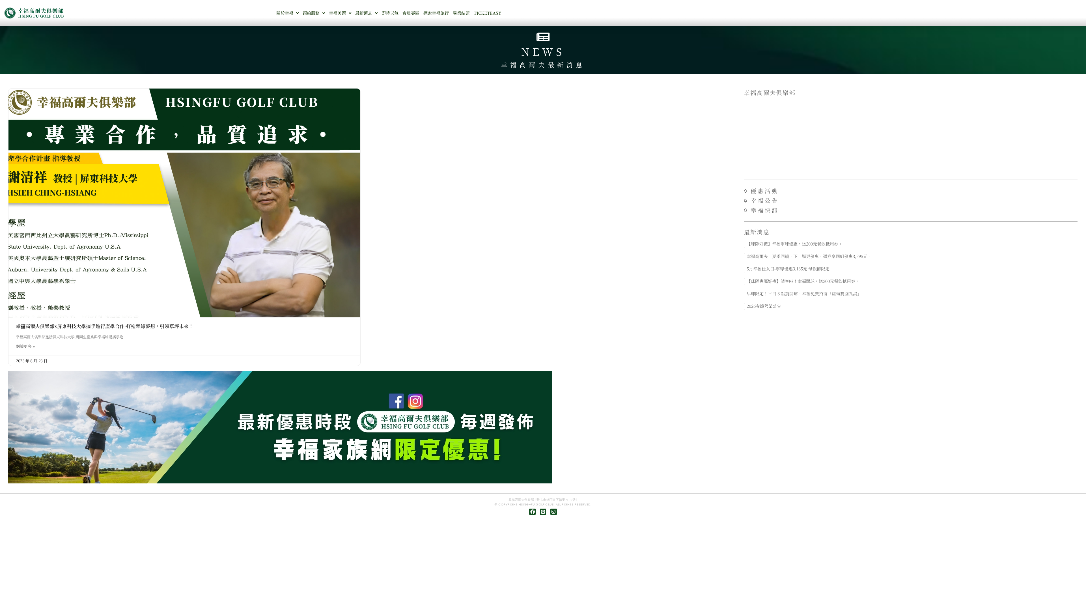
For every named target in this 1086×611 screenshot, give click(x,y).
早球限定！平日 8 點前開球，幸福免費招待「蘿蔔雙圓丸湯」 (804, 293)
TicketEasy (487, 13)
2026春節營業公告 (764, 306)
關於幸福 (284, 13)
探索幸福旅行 (436, 13)
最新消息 (363, 13)
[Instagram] (553, 512)
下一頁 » (919, 313)
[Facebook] (532, 512)
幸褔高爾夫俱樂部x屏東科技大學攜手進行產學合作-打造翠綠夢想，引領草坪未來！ (104, 326)
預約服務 (311, 13)
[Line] (543, 512)
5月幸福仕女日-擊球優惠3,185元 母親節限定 (788, 269)
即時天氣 (390, 13)
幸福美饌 (337, 13)
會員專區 (410, 13)
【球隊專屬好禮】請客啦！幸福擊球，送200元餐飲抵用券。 (803, 281)
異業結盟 (461, 13)
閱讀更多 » (25, 346)
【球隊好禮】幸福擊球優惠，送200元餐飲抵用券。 (794, 244)
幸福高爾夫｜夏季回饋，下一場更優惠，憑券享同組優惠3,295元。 (809, 256)
